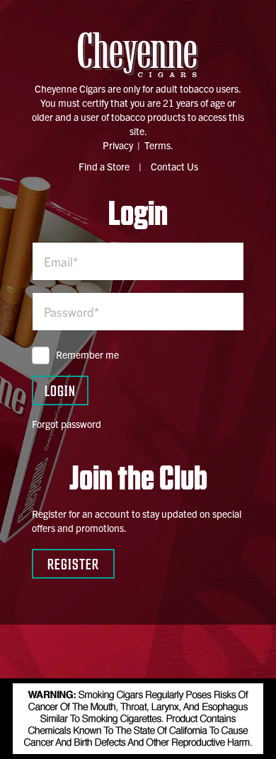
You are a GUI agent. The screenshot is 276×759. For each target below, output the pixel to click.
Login (60, 390)
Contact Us (174, 166)
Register (73, 563)
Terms (157, 145)
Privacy (118, 145)
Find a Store (104, 166)
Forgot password (66, 423)
